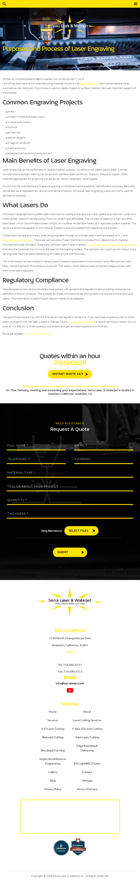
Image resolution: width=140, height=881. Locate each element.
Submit (62, 552)
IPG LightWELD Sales (87, 763)
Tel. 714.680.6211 (70, 664)
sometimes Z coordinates (18, 240)
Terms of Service (87, 789)
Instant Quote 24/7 (67, 374)
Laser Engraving (39, 333)
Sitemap (87, 780)
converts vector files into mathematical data (111, 244)
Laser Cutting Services (87, 720)
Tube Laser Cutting (87, 737)
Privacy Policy (52, 789)
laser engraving (89, 83)
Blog (53, 780)
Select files (78, 531)
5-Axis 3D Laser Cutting (87, 728)
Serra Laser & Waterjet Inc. (69, 876)
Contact (87, 772)
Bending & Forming (53, 750)
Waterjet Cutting (53, 737)
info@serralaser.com (70, 683)
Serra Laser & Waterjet (82, 321)
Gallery (52, 772)
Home (53, 711)
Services (52, 720)
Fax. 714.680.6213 (70, 671)
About (87, 711)
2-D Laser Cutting (52, 728)
